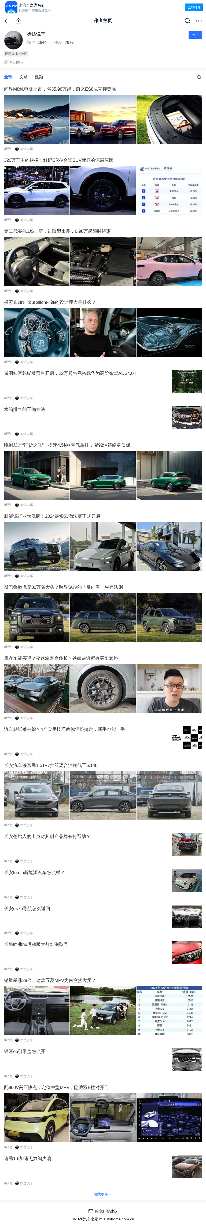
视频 (39, 77)
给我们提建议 (106, 1211)
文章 (23, 77)
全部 (8, 77)
